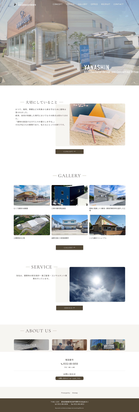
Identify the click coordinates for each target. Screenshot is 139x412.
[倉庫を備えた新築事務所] (70, 225)
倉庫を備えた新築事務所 (60, 238)
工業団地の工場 (19, 238)
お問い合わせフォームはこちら (70, 378)
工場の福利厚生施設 (59, 208)
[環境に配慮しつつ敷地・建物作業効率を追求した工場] (107, 195)
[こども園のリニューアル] (107, 225)
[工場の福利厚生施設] (70, 195)
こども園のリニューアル (97, 238)
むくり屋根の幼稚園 (21, 208)
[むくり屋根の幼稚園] (32, 195)
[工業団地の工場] (32, 225)
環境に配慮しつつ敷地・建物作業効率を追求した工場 (107, 209)
